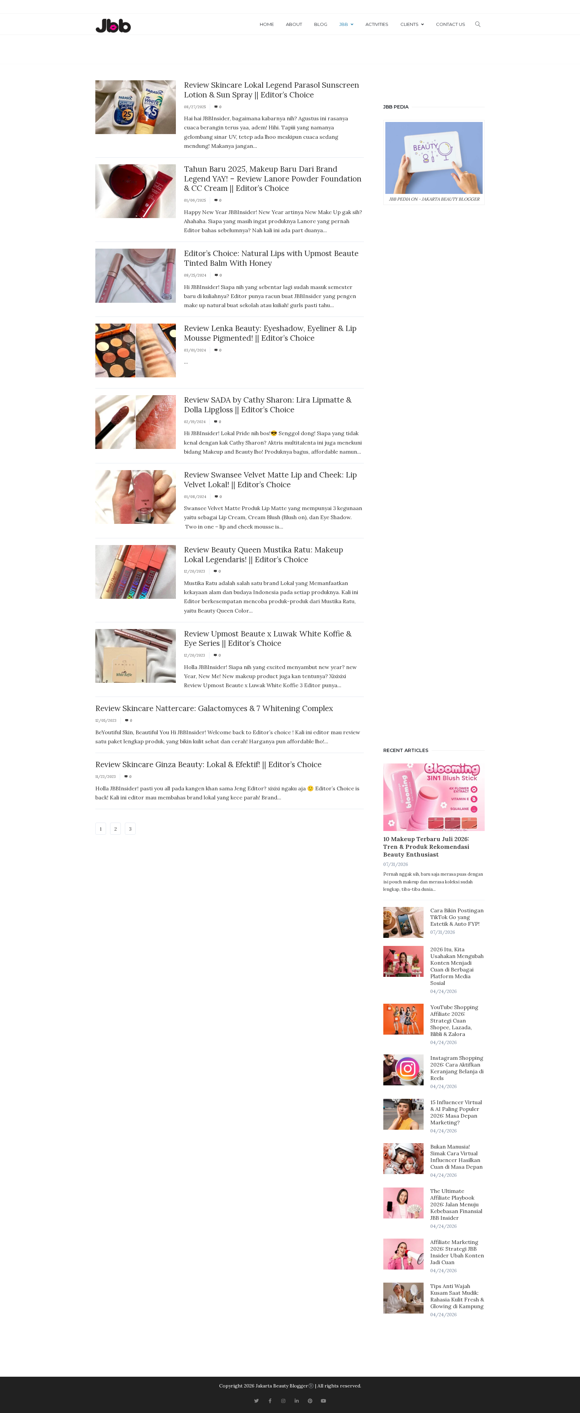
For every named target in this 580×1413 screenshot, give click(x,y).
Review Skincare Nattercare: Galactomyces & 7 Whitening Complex (214, 708)
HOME (267, 24)
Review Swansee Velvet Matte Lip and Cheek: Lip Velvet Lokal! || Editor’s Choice (270, 479)
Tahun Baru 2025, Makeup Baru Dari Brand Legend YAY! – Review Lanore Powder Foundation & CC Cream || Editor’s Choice (272, 178)
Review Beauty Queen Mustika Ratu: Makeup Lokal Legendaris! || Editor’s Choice (263, 554)
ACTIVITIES (377, 24)
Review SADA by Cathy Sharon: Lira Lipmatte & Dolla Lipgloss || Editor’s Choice (267, 404)
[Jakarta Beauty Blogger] (113, 26)
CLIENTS (409, 24)
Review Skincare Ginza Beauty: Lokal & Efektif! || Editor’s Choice (208, 764)
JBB (343, 24)
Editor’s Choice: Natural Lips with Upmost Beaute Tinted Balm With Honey (271, 258)
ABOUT (294, 24)
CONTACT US (450, 24)
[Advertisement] (434, 474)
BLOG (320, 24)
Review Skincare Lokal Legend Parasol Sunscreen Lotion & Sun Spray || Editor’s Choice (271, 89)
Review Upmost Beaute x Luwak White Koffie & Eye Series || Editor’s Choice (267, 638)
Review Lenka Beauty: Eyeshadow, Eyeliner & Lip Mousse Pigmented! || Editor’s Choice (270, 333)
